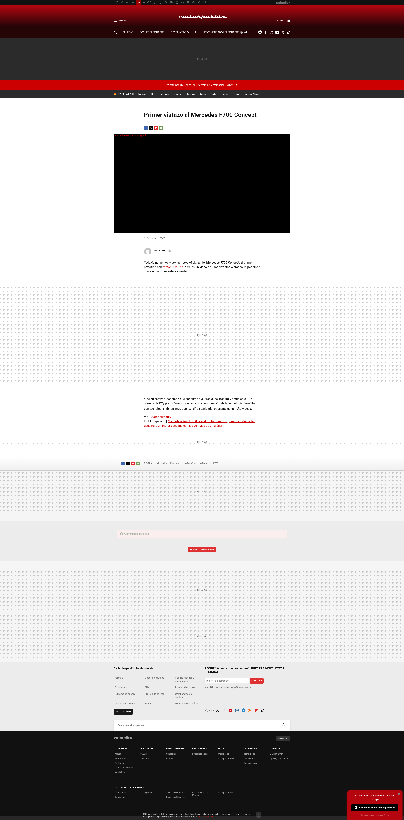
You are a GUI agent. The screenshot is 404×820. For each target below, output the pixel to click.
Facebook (266, 32)
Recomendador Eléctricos (222, 32)
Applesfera (119, 763)
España (236, 94)
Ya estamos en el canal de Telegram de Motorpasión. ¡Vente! (199, 84)
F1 (196, 32)
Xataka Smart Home (124, 767)
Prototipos (175, 463)
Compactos (121, 687)
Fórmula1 (120, 677)
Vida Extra (144, 758)
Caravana (191, 94)
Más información (205, 816)
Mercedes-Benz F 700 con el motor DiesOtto (197, 421)
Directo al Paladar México (200, 793)
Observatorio (180, 32)
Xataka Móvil (120, 758)
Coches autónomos (125, 703)
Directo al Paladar (200, 754)
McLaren (165, 94)
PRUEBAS (127, 32)
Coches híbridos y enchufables (184, 679)
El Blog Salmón (276, 754)
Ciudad (214, 94)
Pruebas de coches (185, 687)
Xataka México (121, 792)
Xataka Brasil (120, 797)
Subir (281, 738)
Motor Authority (161, 417)
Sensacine (171, 754)
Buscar (284, 725)
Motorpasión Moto (226, 758)
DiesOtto (191, 463)
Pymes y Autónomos (279, 758)
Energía (225, 94)
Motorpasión (202, 16)
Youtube (277, 32)
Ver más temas (123, 711)
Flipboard (156, 128)
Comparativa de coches (183, 695)
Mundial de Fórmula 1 (186, 703)
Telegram (260, 32)
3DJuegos (145, 754)
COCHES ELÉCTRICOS (152, 32)
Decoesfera (249, 758)
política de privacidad (242, 687)
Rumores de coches (125, 693)
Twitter (283, 32)
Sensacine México (174, 792)
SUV (147, 687)
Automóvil (177, 94)
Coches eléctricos (154, 677)
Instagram (271, 32)
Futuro (148, 703)
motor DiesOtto (173, 267)
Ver (203, 549)
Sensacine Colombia (175, 797)
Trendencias (249, 754)
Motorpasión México (227, 792)
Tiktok (288, 32)
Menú (122, 20)
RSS (249, 709)
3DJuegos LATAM (148, 792)
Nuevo (281, 20)
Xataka (118, 754)
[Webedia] (123, 738)
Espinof (169, 758)
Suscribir (256, 681)
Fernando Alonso (251, 94)
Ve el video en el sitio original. (130, 135)
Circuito (202, 94)
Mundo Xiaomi (121, 772)
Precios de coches (154, 693)
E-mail (161, 128)
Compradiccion (250, 763)
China (153, 94)
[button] (162, 251)
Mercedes (162, 463)
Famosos (142, 94)
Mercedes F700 (210, 463)
